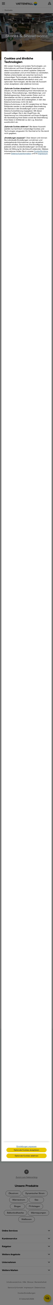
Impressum (43, 153)
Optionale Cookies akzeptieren (26, 1150)
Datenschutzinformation (21, 153)
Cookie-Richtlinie (41, 151)
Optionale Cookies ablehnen (26, 1156)
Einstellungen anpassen (27, 1146)
